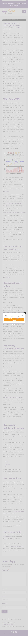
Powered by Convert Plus (14, 324)
